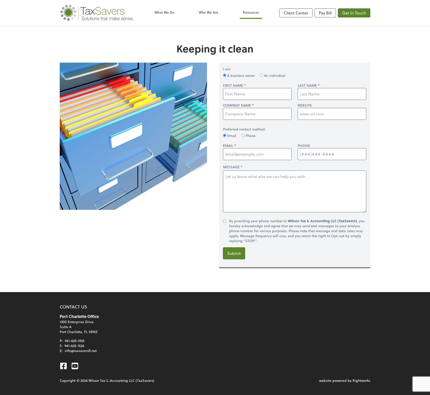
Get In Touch (354, 13)
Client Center (296, 13)
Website (305, 105)
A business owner (241, 75)
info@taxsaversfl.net (81, 350)
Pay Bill (325, 13)
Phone (250, 135)
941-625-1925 (74, 340)
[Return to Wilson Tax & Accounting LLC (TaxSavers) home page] (97, 13)
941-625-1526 (74, 345)
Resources (251, 12)
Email (231, 135)
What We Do (164, 12)
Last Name (307, 85)
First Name (233, 85)
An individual (274, 75)
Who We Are (208, 12)
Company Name (237, 105)
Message (231, 167)
